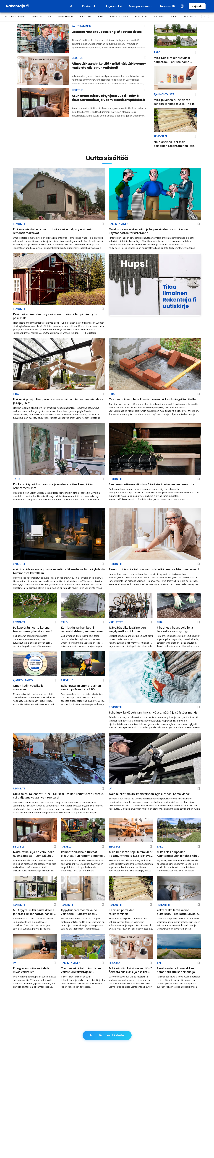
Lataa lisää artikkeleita (107, 1035)
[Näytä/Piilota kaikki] (205, 16)
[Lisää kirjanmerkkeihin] (195, 52)
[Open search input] (71, 6)
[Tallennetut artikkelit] (182, 6)
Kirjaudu (197, 6)
